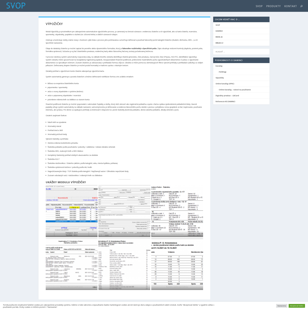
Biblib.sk (219, 37)
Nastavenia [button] (282, 306)
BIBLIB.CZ (219, 43)
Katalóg (219, 66)
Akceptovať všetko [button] (297, 306)
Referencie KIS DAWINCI (225, 101)
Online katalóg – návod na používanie (235, 90)
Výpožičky (220, 78)
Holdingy (222, 72)
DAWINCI (219, 31)
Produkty (273, 6)
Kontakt (290, 6)
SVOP (259, 6)
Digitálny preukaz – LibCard (227, 95)
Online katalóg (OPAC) (225, 83)
